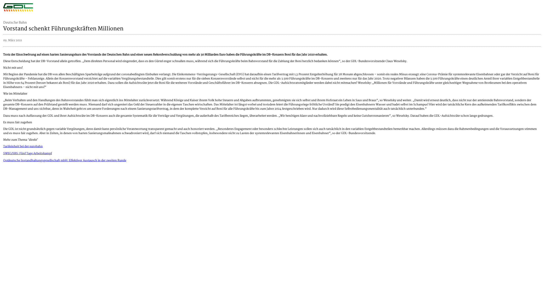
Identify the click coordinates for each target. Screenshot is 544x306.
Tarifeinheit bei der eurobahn (23, 146)
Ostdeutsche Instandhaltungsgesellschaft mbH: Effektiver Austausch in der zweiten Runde (64, 160)
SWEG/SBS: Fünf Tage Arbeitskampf (27, 153)
